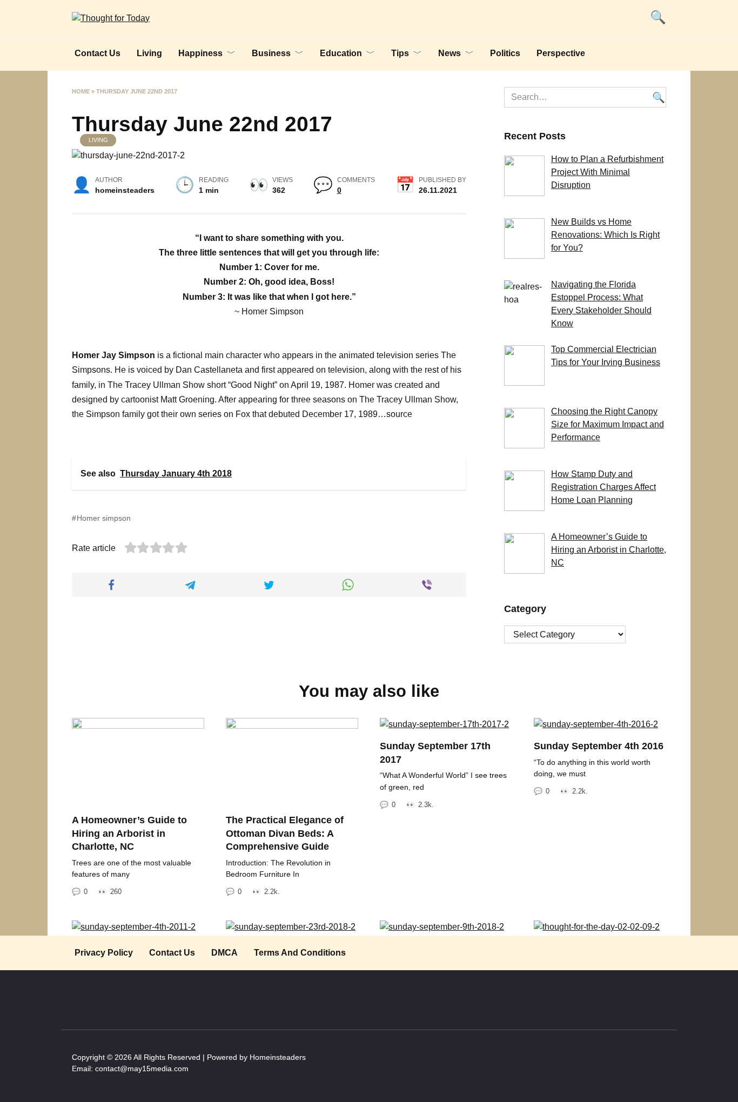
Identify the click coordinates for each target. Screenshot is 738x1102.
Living (149, 53)
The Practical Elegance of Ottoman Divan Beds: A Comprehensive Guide (285, 833)
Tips (400, 53)
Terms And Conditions (300, 952)
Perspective (560, 53)
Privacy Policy (104, 952)
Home (81, 91)
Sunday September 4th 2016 (598, 746)
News (449, 53)
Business (271, 53)
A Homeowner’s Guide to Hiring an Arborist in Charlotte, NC (129, 833)
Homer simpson (104, 518)
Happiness (200, 53)
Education (341, 53)
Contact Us (97, 53)
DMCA (224, 952)
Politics (505, 53)
